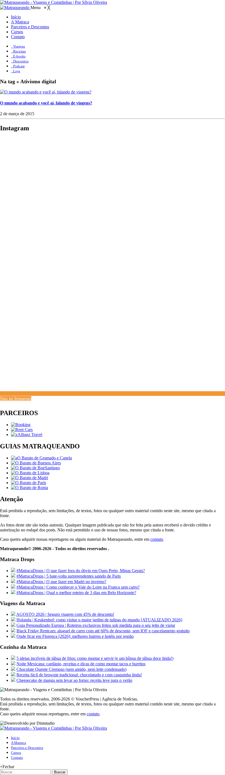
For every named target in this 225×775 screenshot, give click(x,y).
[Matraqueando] (15, 7)
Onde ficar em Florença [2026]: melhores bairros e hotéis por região (75, 636)
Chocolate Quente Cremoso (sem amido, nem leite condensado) (71, 669)
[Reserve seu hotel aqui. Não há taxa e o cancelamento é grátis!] (20, 424)
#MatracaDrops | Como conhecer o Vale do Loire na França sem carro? (78, 587)
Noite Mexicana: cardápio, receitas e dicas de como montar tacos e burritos (80, 663)
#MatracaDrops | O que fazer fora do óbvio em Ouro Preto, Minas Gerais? (80, 570)
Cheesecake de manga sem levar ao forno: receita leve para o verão (74, 680)
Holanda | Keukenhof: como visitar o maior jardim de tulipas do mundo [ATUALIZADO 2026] (99, 619)
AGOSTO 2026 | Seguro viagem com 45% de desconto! (65, 614)
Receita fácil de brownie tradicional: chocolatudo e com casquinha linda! (79, 674)
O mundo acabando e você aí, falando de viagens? (46, 103)
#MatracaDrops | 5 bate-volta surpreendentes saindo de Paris (68, 576)
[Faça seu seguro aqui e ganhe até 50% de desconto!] (26, 434)
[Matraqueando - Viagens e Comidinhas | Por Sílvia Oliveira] (53, 2)
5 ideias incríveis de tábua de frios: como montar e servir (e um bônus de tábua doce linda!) (94, 658)
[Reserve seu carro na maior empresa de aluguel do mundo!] (22, 429)
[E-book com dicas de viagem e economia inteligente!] (36, 462)
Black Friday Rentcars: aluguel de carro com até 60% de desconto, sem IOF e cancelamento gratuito (103, 630)
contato (156, 539)
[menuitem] (16, 17)
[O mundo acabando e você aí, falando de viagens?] (45, 92)
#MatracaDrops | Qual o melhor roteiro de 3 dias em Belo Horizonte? (76, 592)
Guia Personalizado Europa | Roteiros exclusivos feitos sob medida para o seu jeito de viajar (95, 625)
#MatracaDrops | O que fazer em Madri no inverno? (61, 581)
